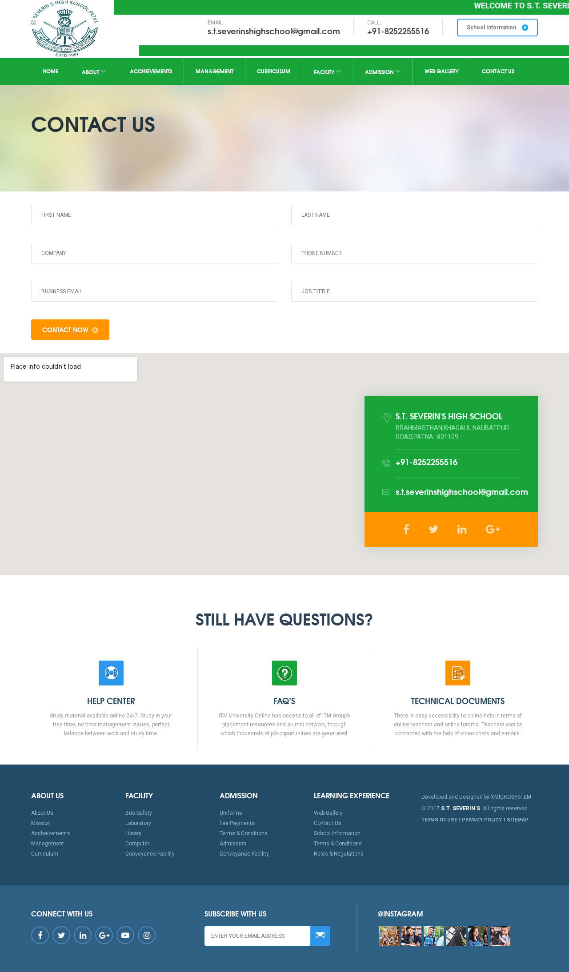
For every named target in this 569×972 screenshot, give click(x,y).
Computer (137, 844)
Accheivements (151, 71)
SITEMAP (518, 820)
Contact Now (65, 330)
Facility (325, 72)
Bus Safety (138, 813)
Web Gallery (441, 71)
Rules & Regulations (339, 854)
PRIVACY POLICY (482, 820)
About (91, 72)
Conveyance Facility (150, 854)
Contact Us (498, 71)
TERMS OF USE (439, 820)
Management (214, 71)
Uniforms (231, 813)
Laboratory (138, 823)
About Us (42, 813)
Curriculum (273, 71)
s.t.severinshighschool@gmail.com (274, 30)
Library (133, 833)
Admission (380, 72)
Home (50, 71)
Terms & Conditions (244, 833)
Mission (41, 823)
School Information (492, 27)
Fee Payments (237, 823)
